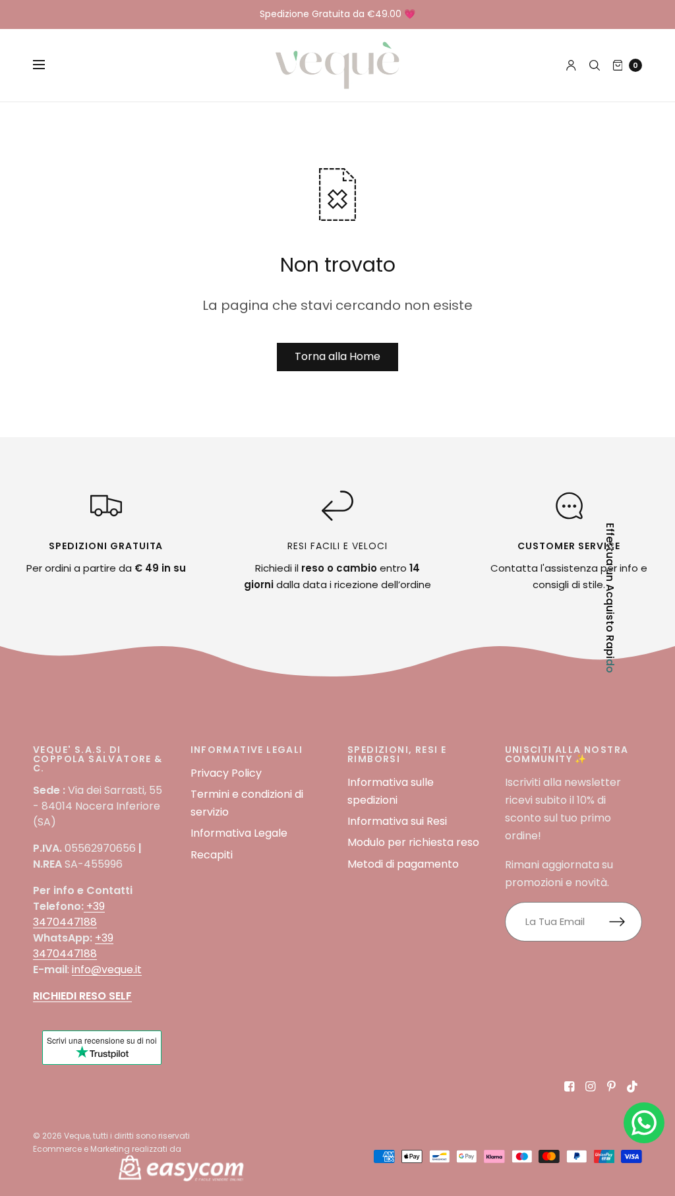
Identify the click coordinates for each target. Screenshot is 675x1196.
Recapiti (212, 854)
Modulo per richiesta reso (413, 842)
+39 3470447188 (69, 914)
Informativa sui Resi (397, 821)
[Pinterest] (612, 1086)
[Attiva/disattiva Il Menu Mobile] (47, 65)
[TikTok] (633, 1086)
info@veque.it (107, 969)
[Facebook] (569, 1086)
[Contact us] (644, 1122)
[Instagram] (591, 1086)
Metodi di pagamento (403, 864)
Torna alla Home (337, 356)
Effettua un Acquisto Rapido (609, 598)
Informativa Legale (239, 833)
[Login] (571, 65)
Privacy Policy (226, 773)
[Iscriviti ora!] (625, 922)
